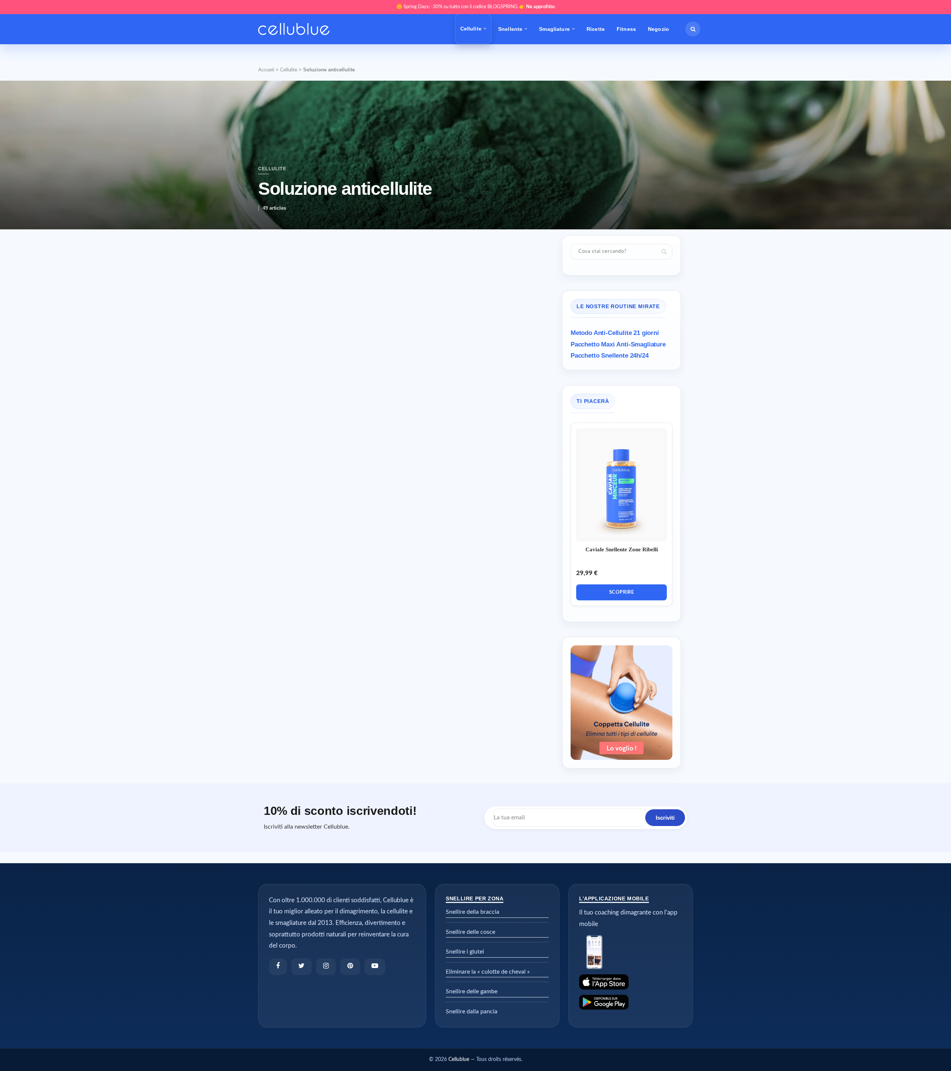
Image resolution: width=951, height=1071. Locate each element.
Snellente (510, 29)
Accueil (266, 69)
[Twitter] (301, 966)
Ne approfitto (540, 6)
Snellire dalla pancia (471, 1011)
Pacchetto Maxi (618, 344)
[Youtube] (374, 966)
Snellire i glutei (465, 952)
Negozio (658, 29)
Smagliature (554, 29)
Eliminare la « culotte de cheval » (488, 972)
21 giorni (615, 332)
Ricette (596, 29)
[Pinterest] (350, 966)
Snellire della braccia (472, 912)
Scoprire (621, 592)
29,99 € (587, 573)
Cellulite (470, 29)
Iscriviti (665, 817)
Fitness (626, 29)
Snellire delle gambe (471, 991)
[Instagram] (326, 966)
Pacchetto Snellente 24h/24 (610, 355)
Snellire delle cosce (470, 932)
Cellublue (458, 1059)
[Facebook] (278, 966)
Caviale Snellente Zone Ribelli (621, 549)
